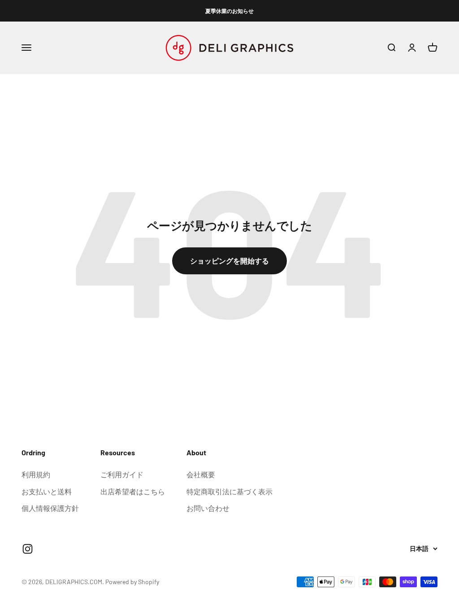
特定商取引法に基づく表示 (229, 491)
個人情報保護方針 (50, 508)
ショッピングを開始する (229, 260)
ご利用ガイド (121, 474)
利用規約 (36, 474)
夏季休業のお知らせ (229, 11)
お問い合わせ (208, 508)
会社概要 (200, 474)
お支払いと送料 (47, 491)
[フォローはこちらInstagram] (28, 549)
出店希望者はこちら (132, 491)
